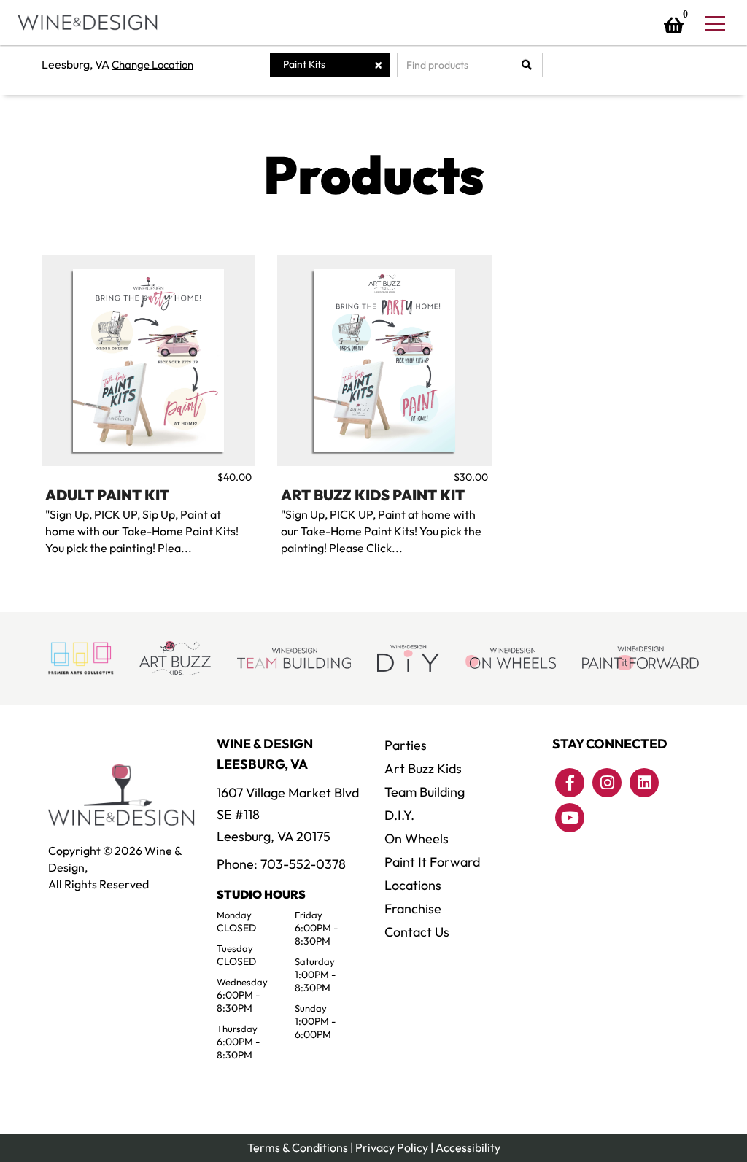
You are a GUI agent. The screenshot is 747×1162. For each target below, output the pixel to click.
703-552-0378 (303, 864)
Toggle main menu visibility (714, 23)
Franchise (412, 908)
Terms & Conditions (297, 1147)
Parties (405, 745)
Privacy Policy (391, 1147)
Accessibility (468, 1147)
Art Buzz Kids (423, 768)
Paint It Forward (432, 861)
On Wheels (416, 838)
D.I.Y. (399, 815)
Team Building (424, 791)
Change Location (152, 64)
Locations (412, 885)
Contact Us (416, 931)
